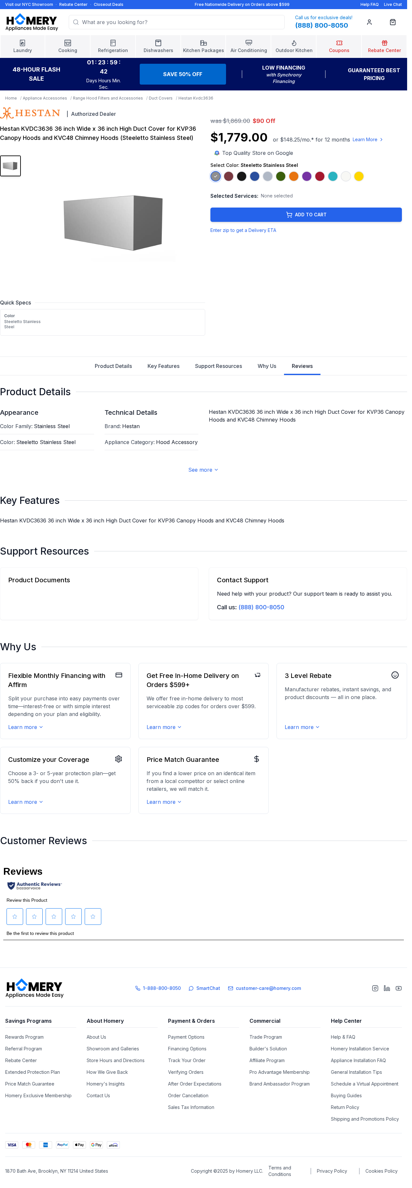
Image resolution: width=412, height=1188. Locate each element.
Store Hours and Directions (116, 1060)
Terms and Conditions (279, 1171)
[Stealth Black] (241, 176)
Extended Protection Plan (32, 1072)
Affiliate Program (267, 1060)
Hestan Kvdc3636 (195, 98)
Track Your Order (187, 1060)
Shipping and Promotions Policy (365, 1119)
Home (11, 98)
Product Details (113, 366)
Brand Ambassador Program (279, 1084)
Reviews (302, 366)
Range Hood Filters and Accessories (108, 98)
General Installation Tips (356, 1072)
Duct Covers (161, 98)
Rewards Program (24, 1037)
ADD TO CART (311, 214)
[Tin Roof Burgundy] (228, 176)
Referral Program (23, 1048)
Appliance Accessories (45, 98)
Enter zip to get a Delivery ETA (243, 230)
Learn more (22, 727)
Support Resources (218, 366)
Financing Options (187, 1048)
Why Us (267, 366)
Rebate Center (73, 4)
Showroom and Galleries (113, 1048)
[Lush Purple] (307, 176)
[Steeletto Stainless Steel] (215, 176)
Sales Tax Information (191, 1107)
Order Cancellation (188, 1095)
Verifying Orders (186, 1072)
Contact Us (98, 1095)
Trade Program (265, 1037)
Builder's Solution (268, 1048)
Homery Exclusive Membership (38, 1095)
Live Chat (393, 4)
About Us (96, 1037)
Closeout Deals (108, 4)
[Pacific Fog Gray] (268, 176)
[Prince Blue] (254, 176)
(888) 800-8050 (261, 607)
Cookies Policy (381, 1171)
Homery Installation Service (360, 1048)
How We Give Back (107, 1072)
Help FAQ (370, 4)
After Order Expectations (194, 1084)
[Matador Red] (320, 176)
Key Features (163, 366)
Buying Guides (346, 1095)
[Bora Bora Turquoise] (333, 176)
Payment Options (186, 1037)
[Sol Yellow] (359, 176)
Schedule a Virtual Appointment (364, 1084)
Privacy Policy (332, 1171)
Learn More (365, 139)
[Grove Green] (281, 176)
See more (200, 469)
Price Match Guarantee (29, 1084)
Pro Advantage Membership (279, 1072)
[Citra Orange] (294, 176)
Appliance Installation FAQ (358, 1060)
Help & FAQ (343, 1037)
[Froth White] (346, 176)
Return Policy (345, 1107)
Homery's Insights (106, 1084)
